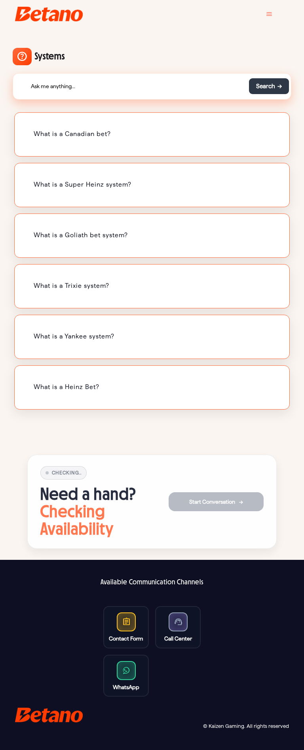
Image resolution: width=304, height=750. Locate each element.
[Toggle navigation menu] (275, 14)
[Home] (49, 14)
